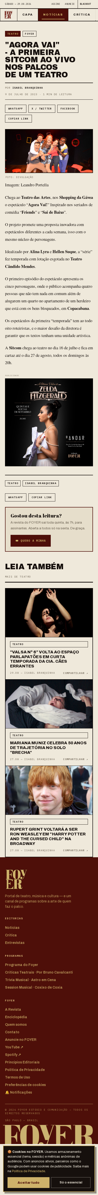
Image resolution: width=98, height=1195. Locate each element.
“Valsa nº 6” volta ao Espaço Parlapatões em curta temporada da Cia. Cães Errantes (44, 659)
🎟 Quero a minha (31, 540)
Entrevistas (14, 943)
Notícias (53, 14)
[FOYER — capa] (8, 15)
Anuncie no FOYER (20, 1040)
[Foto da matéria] (49, 613)
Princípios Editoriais (22, 1062)
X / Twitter (42, 108)
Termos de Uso (17, 1077)
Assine (56, 4)
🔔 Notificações (18, 1092)
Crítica (81, 14)
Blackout (85, 4)
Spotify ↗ (13, 1055)
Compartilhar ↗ (75, 673)
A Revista (13, 1009)
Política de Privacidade (28, 1171)
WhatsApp (15, 108)
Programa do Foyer (21, 965)
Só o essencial (71, 1182)
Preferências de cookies (25, 1085)
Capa (27, 14)
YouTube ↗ (14, 1047)
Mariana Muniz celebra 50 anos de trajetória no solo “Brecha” (48, 748)
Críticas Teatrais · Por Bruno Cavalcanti (39, 972)
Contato (12, 1032)
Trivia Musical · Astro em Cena (30, 980)
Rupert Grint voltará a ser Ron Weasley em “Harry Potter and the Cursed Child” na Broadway (48, 836)
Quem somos (16, 1025)
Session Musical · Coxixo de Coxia (34, 987)
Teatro (12, 33)
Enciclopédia (16, 1017)
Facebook (68, 108)
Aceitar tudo (28, 1182)
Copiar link (18, 118)
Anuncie (70, 4)
